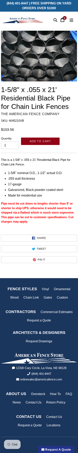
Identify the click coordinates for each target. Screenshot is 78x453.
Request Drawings (39, 341)
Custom (62, 297)
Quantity (6, 138)
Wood (14, 297)
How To (55, 394)
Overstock (38, 394)
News (17, 402)
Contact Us (33, 402)
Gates (48, 297)
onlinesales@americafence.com (41, 379)
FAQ (69, 394)
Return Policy (55, 402)
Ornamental (62, 289)
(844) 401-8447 (41, 373)
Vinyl (45, 289)
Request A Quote (57, 449)
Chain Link (31, 297)
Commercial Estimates (57, 312)
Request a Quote (39, 320)
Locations (53, 425)
